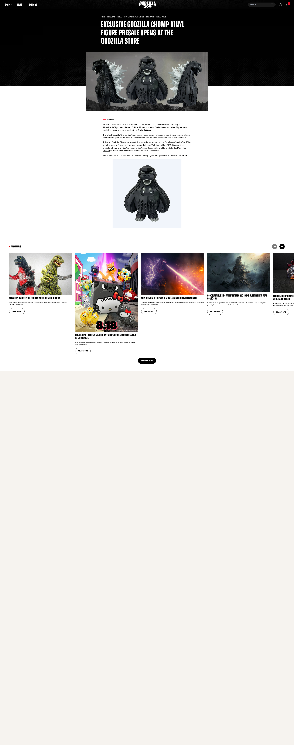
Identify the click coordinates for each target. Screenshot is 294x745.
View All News (147, 361)
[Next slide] (282, 246)
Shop (7, 4)
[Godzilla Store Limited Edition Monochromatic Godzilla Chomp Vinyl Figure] (147, 193)
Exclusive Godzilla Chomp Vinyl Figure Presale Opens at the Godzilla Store (136, 17)
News (103, 17)
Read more (17, 311)
